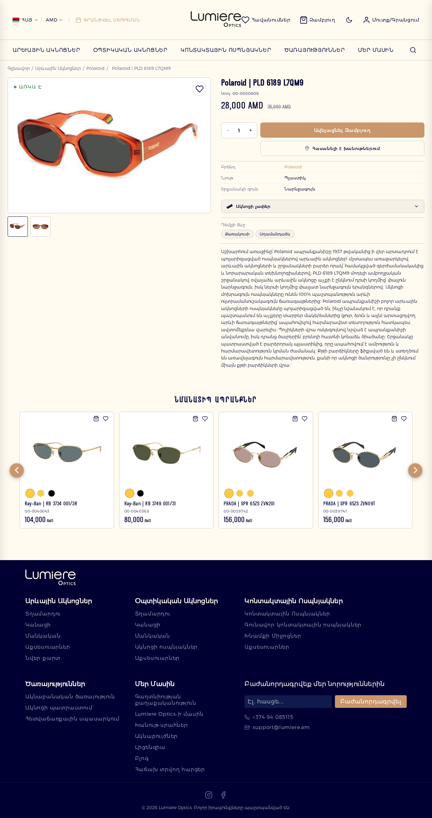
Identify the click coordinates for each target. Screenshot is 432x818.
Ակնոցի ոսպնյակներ (166, 647)
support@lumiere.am (281, 727)
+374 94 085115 (273, 717)
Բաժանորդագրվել (370, 701)
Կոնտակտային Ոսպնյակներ (226, 50)
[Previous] (17, 470)
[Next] (415, 470)
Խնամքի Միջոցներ (272, 636)
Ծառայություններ (314, 50)
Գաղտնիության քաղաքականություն (165, 700)
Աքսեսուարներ (47, 647)
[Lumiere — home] (50, 578)
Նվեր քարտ (42, 658)
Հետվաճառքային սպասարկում (72, 719)
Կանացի (38, 625)
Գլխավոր (19, 68)
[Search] (413, 50)
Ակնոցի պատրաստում (59, 708)
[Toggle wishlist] (200, 89)
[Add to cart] (96, 418)
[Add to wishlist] (105, 418)
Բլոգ (142, 758)
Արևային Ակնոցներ (46, 50)
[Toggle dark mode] (349, 20)
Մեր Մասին (376, 50)
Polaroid (95, 68)
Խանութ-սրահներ (161, 725)
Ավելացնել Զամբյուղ (342, 130)
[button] (391, 20)
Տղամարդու (43, 614)
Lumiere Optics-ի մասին (169, 714)
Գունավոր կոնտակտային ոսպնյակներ (302, 625)
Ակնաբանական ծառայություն (70, 697)
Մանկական (42, 636)
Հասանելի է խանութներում (346, 148)
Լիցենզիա (150, 747)
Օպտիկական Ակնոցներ (130, 50)
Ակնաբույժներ (156, 736)
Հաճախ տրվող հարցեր (170, 769)
